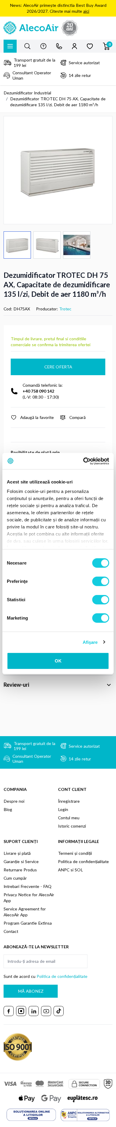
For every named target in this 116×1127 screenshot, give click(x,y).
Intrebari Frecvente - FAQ (27, 886)
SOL (79, 869)
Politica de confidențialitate (83, 861)
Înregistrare (69, 801)
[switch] (100, 581)
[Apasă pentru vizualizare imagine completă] (58, 170)
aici (86, 11)
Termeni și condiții (75, 853)
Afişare (90, 641)
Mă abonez (30, 991)
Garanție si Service (21, 861)
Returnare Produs (20, 869)
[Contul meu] (74, 46)
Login (63, 809)
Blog (8, 809)
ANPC (63, 869)
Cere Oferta (58, 366)
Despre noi (14, 801)
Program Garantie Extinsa (28, 923)
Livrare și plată (17, 853)
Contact (11, 931)
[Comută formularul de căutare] (27, 46)
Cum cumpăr (15, 878)
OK (58, 660)
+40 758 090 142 (38, 391)
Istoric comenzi (72, 825)
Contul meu (68, 817)
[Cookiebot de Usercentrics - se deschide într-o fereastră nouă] (83, 461)
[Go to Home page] (58, 28)
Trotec (65, 308)
